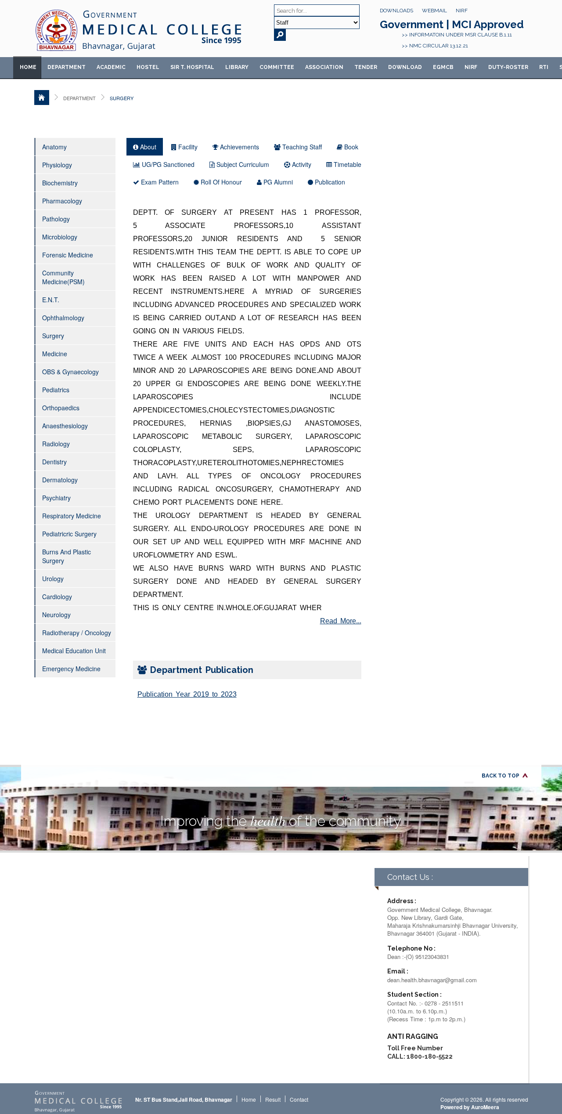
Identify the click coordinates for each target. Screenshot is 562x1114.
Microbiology (59, 236)
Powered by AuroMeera (469, 1107)
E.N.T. (50, 299)
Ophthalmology (63, 317)
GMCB (443, 67)
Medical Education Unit (74, 650)
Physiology (57, 164)
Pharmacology (62, 200)
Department (66, 67)
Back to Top (500, 776)
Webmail (434, 10)
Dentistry (54, 461)
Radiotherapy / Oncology (76, 632)
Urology (53, 578)
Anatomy (54, 146)
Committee (276, 67)
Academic (111, 67)
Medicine (54, 353)
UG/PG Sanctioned (167, 164)
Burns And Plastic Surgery (66, 556)
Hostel (148, 67)
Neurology (56, 614)
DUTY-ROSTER (508, 67)
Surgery (53, 335)
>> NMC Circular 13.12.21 (435, 46)
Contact (299, 1099)
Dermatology (60, 479)
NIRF (462, 10)
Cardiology (57, 596)
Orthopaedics (60, 407)
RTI (543, 67)
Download (405, 67)
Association (324, 67)
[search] (280, 35)
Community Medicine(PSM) (63, 277)
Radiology (56, 443)
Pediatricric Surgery (69, 533)
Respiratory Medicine (71, 515)
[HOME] (41, 97)
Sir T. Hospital (192, 67)
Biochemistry (60, 182)
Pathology (56, 218)
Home (28, 67)
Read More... (340, 621)
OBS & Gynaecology (70, 371)
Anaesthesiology (65, 425)
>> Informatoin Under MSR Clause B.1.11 (457, 35)
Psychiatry (56, 497)
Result (273, 1099)
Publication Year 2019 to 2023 (187, 694)
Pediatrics (55, 389)
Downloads (396, 10)
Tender (365, 67)
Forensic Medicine (67, 254)
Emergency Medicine (71, 668)
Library (237, 67)
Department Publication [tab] (200, 670)
